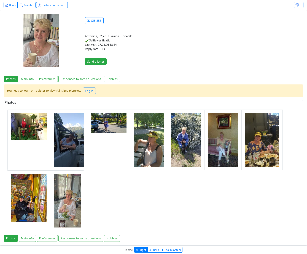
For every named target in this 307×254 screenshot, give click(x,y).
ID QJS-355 (94, 21)
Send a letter (95, 62)
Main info (27, 79)
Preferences (47, 79)
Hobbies (112, 79)
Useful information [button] (52, 5)
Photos (11, 79)
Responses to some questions (81, 79)
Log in (89, 91)
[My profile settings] (298, 5)
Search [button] (27, 5)
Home (12, 5)
